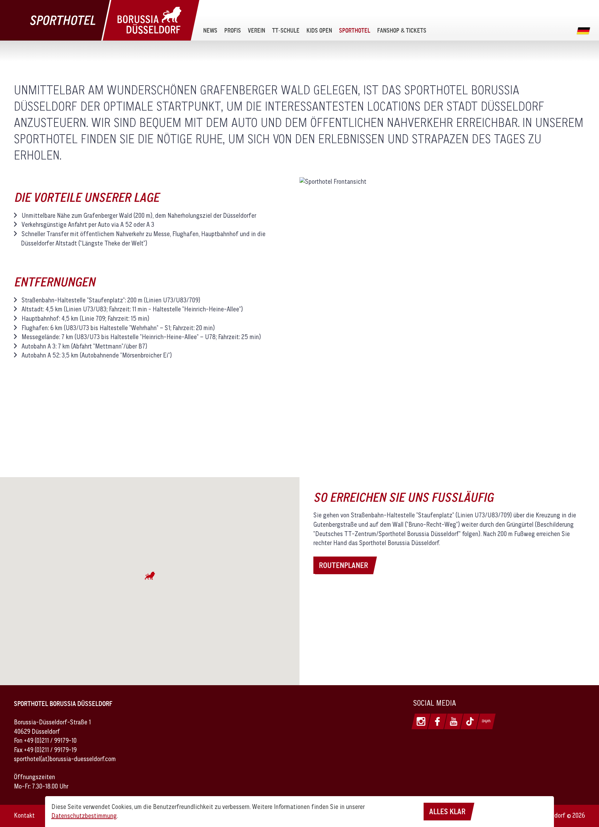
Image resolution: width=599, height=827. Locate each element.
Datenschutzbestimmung (84, 816)
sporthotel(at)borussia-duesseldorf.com (65, 759)
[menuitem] (210, 30)
